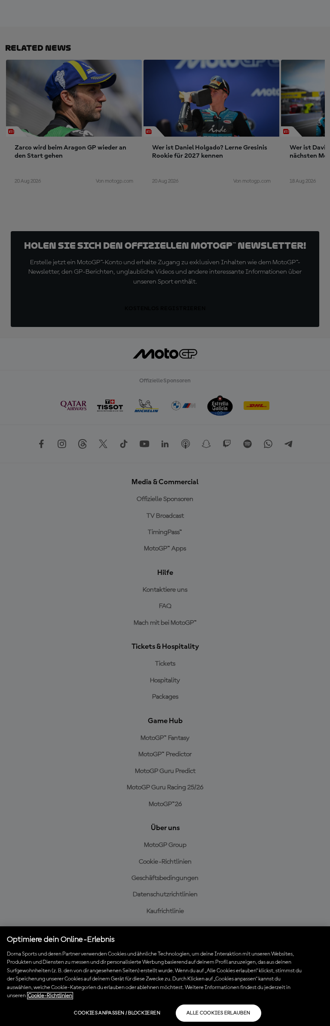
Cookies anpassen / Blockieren (117, 1013)
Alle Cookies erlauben (218, 1013)
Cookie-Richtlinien (50, 996)
